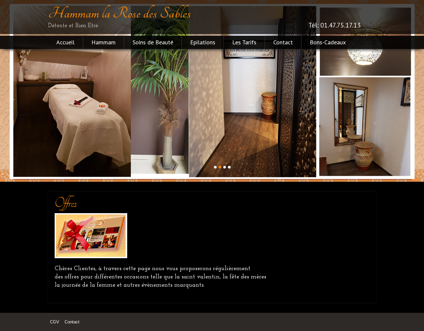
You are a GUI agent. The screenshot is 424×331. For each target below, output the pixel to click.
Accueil (65, 42)
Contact (283, 42)
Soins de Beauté (152, 42)
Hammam (103, 42)
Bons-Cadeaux (328, 42)
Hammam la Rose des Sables (119, 13)
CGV (54, 321)
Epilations (202, 42)
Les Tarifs (244, 42)
